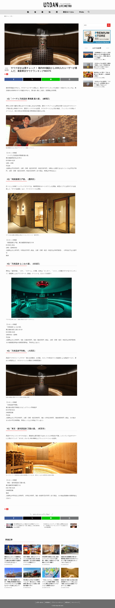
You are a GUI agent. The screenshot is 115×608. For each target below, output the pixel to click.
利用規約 (47, 602)
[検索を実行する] (109, 25)
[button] (13, 79)
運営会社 (67, 602)
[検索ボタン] (89, 12)
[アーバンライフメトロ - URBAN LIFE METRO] (57, 5)
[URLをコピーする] (69, 79)
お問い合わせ (39, 602)
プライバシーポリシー (57, 602)
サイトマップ (75, 602)
